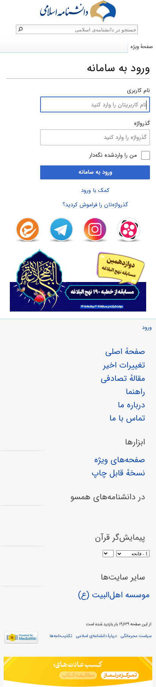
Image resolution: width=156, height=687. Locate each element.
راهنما (135, 391)
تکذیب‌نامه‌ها (61, 635)
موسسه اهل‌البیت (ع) (114, 595)
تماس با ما (127, 418)
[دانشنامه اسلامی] (78, 11)
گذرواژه (142, 123)
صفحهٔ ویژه (142, 47)
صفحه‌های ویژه (119, 459)
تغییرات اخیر (124, 365)
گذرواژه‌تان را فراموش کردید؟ (95, 204)
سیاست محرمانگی (136, 635)
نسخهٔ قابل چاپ (118, 473)
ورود (147, 327)
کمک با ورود (95, 190)
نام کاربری (138, 90)
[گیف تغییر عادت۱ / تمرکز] (78, 672)
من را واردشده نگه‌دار (113, 155)
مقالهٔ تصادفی (123, 378)
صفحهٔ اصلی (125, 351)
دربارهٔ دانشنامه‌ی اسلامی (96, 635)
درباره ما (131, 405)
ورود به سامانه (95, 172)
